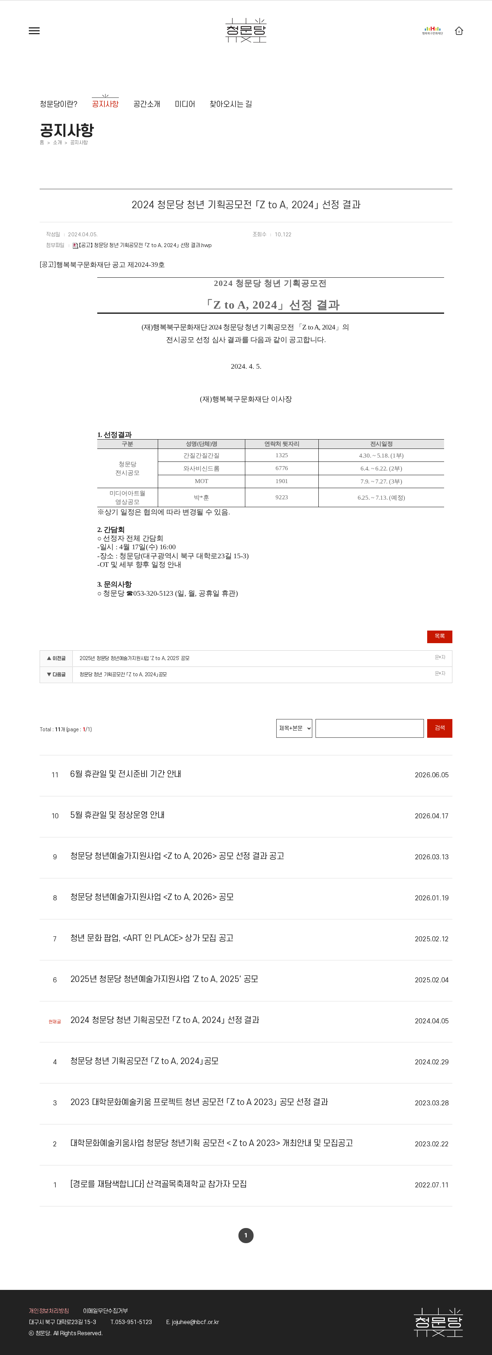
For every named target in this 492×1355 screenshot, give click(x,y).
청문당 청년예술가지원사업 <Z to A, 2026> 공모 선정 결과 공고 (177, 856)
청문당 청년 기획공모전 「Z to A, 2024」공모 (123, 674)
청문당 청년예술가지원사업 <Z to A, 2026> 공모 (152, 897)
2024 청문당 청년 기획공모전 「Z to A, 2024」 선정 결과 (164, 1020)
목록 (440, 636)
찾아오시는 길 (231, 104)
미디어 (185, 104)
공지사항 (105, 104)
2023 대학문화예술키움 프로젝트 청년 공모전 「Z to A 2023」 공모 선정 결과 (199, 1102)
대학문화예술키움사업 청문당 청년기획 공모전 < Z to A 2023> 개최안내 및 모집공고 (211, 1143)
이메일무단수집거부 (105, 1311)
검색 (440, 728)
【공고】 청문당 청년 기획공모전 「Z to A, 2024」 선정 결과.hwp (145, 245)
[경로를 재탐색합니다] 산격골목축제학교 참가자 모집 (158, 1184)
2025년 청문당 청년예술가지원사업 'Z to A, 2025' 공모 (134, 658)
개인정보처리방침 (48, 1311)
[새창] (432, 28)
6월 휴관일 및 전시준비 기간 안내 (126, 774)
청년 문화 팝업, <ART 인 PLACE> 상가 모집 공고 (151, 938)
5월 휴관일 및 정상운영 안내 (117, 815)
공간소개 (146, 104)
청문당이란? (58, 104)
